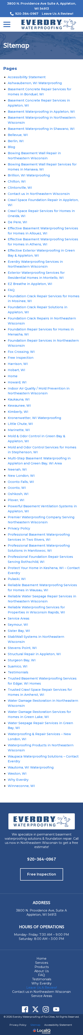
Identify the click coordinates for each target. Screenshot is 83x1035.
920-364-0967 (26, 14)
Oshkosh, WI (18, 494)
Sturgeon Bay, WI (22, 660)
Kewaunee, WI (19, 406)
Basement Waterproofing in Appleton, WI (41, 112)
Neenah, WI (17, 469)
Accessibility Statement (27, 77)
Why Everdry (18, 780)
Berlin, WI (16, 141)
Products (42, 967)
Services (41, 963)
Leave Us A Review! (57, 14)
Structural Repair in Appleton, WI (34, 654)
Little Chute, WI (20, 424)
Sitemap (16, 45)
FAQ (11, 290)
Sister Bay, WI (19, 631)
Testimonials (18, 672)
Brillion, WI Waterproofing (29, 175)
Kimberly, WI (18, 412)
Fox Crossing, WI (21, 352)
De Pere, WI (17, 222)
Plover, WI (16, 500)
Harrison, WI (18, 364)
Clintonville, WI (20, 188)
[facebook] (25, 1009)
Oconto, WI (17, 488)
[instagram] (46, 1009)
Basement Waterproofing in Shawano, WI (41, 129)
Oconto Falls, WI (21, 482)
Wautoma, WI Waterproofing (31, 767)
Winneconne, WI (21, 786)
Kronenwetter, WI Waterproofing (34, 418)
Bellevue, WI (18, 135)
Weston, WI (17, 774)
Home (12, 376)
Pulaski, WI (17, 579)
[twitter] (35, 1009)
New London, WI (21, 476)
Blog (11, 147)
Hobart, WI (16, 370)
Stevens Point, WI (22, 648)
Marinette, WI (19, 430)
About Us (41, 971)
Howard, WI (17, 382)
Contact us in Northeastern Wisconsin (39, 194)
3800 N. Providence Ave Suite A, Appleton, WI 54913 (41, 6)
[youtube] (56, 1009)
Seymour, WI (18, 625)
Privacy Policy (19, 528)
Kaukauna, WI (19, 399)
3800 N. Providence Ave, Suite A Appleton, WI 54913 (41, 912)
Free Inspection (20, 358)
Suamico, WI (17, 666)
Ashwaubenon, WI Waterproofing (35, 83)
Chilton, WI (17, 181)
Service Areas (18, 618)
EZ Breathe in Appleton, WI (30, 284)
